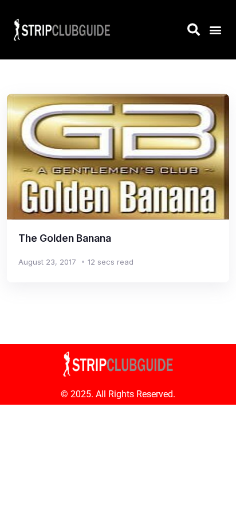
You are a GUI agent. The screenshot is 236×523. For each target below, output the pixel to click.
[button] (215, 29)
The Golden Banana (64, 238)
